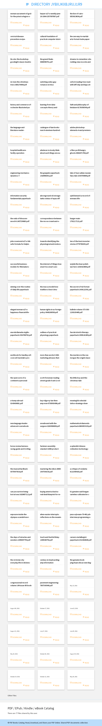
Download (16, 22)
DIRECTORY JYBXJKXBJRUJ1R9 (51, 4)
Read (26, 25)
